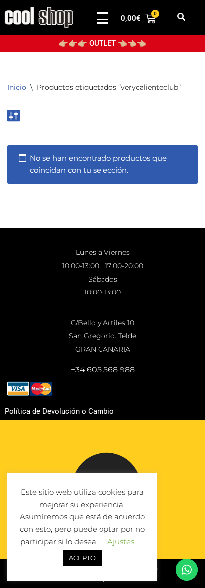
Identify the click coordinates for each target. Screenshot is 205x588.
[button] (181, 17)
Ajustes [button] (120, 541)
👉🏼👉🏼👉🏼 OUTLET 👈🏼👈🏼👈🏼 (102, 43)
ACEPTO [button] (82, 558)
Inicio (16, 87)
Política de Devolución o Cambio (59, 411)
